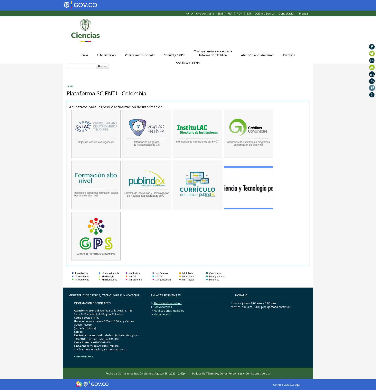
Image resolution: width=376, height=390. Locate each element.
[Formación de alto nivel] (96, 207)
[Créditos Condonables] (248, 156)
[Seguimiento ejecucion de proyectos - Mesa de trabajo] (96, 258)
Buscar (102, 66)
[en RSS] (372, 81)
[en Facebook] (372, 47)
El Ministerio (105, 55)
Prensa (303, 13)
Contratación (287, 13)
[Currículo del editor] (197, 207)
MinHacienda (82, 276)
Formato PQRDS (84, 356)
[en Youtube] (372, 67)
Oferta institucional (139, 55)
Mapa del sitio (162, 314)
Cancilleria (215, 273)
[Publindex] (146, 207)
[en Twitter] (372, 54)
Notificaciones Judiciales (169, 310)
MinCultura (188, 276)
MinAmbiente (82, 279)
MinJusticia (135, 273)
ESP (249, 13)
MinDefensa (161, 273)
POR (239, 13)
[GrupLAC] (146, 156)
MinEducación (163, 279)
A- (192, 13)
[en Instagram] (372, 60)
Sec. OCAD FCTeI (187, 63)
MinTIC (159, 276)
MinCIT (132, 276)
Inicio (84, 55)
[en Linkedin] (372, 74)
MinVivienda (135, 279)
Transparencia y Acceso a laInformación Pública (213, 53)
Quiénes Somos (265, 13)
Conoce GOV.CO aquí (286, 384)
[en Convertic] (372, 95)
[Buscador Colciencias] (248, 207)
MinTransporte (109, 279)
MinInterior (188, 273)
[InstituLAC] (197, 156)
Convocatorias (163, 307)
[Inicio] (83, 30)
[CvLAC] (96, 156)
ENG (220, 13)
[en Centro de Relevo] (372, 88)
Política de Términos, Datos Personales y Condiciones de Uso (231, 373)
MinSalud (214, 279)
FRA (229, 13)
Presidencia (81, 273)
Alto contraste (205, 13)
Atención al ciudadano (256, 55)
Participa (289, 55)
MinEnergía (108, 276)
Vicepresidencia (110, 273)
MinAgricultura (217, 276)
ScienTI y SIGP (173, 55)
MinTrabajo (188, 279)
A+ (187, 13)
